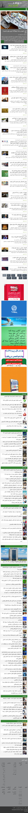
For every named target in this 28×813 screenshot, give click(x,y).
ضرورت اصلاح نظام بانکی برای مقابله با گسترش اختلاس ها (12, 423)
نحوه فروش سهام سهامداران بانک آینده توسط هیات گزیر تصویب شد (18, 46)
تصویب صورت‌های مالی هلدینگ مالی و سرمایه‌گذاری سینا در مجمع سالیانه (13, 460)
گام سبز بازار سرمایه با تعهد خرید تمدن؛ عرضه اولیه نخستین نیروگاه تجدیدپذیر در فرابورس (12, 443)
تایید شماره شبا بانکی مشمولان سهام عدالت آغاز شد (12, 521)
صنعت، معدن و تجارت (3, 764)
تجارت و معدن (4, 776)
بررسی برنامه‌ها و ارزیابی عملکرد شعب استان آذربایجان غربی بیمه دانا (12, 641)
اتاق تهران (20, 796)
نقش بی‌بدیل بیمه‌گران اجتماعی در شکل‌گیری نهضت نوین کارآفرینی (12, 717)
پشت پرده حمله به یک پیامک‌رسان (14, 426)
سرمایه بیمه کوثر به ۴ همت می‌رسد (19, 562)
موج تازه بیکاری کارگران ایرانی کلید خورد (18, 162)
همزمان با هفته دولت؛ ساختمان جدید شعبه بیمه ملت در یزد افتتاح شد (12, 692)
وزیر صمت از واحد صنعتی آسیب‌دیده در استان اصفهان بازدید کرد (12, 744)
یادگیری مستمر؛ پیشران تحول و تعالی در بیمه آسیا (12, 712)
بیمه (14, 771)
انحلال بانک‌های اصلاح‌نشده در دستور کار (12, 592)
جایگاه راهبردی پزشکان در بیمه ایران (13, 584)
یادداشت (3, 787)
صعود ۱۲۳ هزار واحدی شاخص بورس (13, 450)
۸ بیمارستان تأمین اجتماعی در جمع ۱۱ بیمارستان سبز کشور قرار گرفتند (14, 480)
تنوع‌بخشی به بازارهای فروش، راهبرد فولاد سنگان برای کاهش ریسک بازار (13, 731)
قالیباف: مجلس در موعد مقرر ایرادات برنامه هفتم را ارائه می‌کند (19, 248)
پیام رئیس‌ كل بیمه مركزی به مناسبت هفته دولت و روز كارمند (13, 471)
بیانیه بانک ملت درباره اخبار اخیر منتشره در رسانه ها (12, 414)
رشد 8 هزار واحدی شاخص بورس (14, 648)
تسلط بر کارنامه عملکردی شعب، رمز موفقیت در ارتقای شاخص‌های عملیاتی (12, 645)
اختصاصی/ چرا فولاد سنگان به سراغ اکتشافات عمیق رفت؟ (12, 568)
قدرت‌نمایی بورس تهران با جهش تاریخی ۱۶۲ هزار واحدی (12, 434)
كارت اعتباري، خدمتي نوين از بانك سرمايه (12, 418)
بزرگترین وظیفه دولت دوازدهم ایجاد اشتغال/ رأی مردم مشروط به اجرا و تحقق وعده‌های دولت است (12, 539)
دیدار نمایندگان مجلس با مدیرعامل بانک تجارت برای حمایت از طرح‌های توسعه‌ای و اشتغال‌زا (12, 484)
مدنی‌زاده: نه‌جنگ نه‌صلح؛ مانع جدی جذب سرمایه (19, 98)
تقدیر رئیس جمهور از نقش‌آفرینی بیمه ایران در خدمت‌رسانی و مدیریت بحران (12, 488)
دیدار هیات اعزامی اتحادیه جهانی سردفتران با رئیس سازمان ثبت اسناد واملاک (12, 534)
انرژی (26, 787)
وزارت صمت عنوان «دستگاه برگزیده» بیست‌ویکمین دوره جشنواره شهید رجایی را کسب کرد (12, 725)
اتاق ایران (21, 796)
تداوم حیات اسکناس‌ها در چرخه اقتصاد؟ (13, 605)
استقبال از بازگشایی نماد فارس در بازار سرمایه (12, 665)
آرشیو (3, 789)
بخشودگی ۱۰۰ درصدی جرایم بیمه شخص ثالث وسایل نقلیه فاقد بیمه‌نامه (12, 501)
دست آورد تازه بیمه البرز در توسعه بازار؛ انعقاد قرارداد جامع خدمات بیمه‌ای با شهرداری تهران (12, 573)
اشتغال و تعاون (9, 788)
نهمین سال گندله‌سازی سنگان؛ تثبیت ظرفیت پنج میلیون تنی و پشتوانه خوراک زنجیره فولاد (12, 708)
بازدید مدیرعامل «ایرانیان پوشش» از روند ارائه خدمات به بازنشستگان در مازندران (12, 623)
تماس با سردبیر (14, 793)
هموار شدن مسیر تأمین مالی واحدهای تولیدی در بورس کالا (12, 602)
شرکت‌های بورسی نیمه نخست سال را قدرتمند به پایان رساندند (19, 131)
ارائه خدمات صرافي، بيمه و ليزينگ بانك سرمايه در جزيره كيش (12, 410)
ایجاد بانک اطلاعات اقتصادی (15, 524)
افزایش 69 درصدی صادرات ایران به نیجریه (12, 516)
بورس (15, 771)
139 (20, 278)
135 (12, 275)
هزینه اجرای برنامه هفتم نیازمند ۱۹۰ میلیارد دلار (19, 215)
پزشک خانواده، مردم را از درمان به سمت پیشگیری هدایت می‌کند (18, 68)
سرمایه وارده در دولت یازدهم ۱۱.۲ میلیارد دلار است (12, 513)
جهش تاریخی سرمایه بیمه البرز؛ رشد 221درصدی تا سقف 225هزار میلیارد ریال (18, 171)
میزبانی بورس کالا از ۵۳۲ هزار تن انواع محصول (11, 463)
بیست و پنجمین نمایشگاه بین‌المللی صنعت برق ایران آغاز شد (19, 88)
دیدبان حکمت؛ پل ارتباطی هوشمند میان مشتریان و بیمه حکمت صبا (13, 493)
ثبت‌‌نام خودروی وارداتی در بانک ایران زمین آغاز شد (12, 597)
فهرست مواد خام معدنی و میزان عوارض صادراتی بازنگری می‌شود (18, 57)
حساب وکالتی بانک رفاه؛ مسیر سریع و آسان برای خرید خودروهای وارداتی (12, 627)
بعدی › (14, 278)
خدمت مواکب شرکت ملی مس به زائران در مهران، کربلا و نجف (13, 753)
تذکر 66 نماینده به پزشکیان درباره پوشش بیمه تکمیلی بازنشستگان (12, 683)
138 (24, 278)
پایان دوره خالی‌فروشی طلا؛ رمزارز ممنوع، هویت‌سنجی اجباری (18, 225)
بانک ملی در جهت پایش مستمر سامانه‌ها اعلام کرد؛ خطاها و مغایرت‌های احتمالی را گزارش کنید (12, 653)
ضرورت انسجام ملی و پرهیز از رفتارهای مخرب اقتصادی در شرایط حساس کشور (18, 142)
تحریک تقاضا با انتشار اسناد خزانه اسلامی (12, 396)
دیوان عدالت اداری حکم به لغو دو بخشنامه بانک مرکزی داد (20, 258)
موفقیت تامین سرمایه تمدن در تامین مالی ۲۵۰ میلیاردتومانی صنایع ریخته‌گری (12, 614)
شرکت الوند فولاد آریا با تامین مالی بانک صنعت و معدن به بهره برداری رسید (12, 406)
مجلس (9, 792)
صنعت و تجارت (3, 776)
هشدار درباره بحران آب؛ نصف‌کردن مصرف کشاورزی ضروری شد (19, 119)
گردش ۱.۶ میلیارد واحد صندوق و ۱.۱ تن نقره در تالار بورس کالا (12, 438)
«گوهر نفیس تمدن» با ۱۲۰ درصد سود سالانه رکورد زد (12, 632)
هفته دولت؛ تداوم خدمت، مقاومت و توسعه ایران (12, 688)
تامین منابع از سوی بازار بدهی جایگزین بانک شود (12, 401)
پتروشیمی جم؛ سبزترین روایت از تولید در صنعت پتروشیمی (12, 619)
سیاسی (9, 763)
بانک (13, 771)
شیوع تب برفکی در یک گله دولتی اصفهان (19, 193)
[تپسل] (5, 284)
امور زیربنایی (14, 788)
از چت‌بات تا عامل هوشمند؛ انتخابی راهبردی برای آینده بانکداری (12, 679)
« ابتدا (24, 275)
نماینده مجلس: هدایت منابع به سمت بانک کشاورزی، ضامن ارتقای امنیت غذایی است (12, 589)
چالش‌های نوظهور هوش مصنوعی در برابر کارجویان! (13, 674)
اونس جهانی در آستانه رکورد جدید (19, 109)
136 (8, 275)
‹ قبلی (19, 275)
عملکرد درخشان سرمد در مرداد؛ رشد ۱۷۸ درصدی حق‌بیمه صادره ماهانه (13, 475)
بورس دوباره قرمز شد (22, 267)
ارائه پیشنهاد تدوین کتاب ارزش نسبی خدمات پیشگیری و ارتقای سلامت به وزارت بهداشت (12, 497)
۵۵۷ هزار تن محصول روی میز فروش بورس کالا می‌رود (12, 447)
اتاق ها (20, 787)
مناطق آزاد (3, 793)
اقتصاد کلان (20, 764)
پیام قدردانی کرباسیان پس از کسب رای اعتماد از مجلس (12, 529)
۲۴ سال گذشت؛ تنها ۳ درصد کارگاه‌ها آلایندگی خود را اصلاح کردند (19, 153)
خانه (26, 763)
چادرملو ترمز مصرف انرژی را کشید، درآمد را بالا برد (12, 740)
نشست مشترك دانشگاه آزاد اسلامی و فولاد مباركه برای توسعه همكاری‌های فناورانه (12, 748)
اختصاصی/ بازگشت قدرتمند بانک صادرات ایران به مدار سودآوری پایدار (18, 78)
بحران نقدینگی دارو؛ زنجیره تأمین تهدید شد (18, 182)
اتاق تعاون (19, 796)
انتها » (9, 278)
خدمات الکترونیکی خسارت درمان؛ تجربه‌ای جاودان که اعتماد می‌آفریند (13, 610)
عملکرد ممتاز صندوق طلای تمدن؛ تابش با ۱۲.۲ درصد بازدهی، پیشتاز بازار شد (12, 455)
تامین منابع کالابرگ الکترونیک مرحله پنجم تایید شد (19, 237)
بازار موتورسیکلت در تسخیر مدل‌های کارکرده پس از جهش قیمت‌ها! (12, 577)
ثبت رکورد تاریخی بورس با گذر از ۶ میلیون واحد (11, 580)
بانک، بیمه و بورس (14, 764)
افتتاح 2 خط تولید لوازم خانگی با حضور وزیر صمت (12, 735)
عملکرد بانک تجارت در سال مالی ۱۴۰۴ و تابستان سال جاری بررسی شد (13, 670)
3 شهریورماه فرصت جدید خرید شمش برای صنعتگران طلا (12, 657)
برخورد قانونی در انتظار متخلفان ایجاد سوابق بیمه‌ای (19, 205)
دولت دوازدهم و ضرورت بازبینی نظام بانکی (12, 508)
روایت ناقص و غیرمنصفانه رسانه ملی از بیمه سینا (12, 636)
